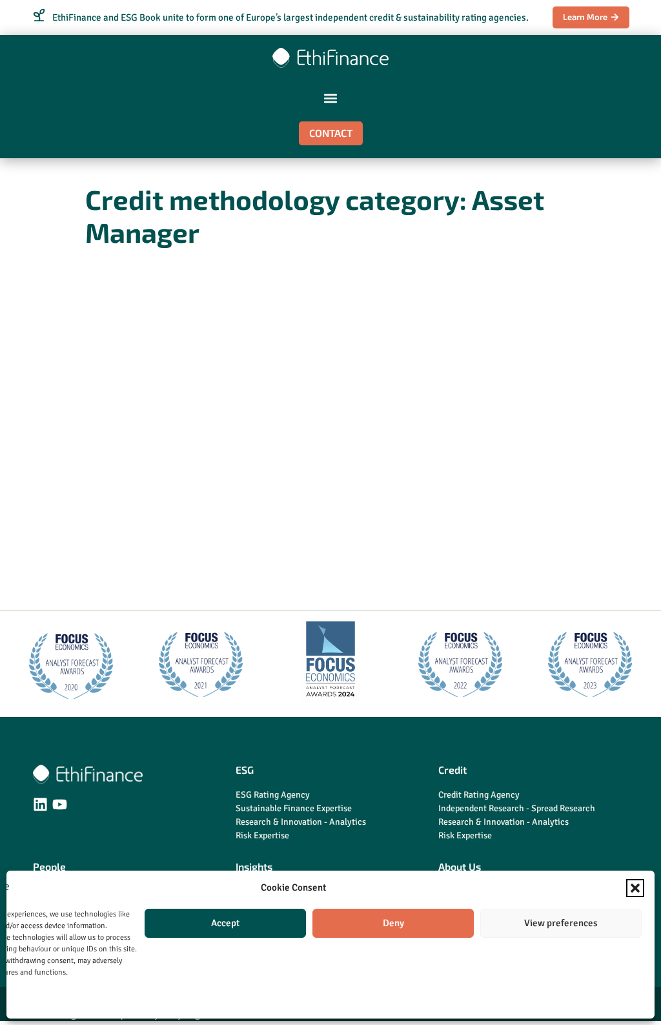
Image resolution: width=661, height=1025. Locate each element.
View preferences (561, 923)
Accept (225, 923)
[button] (635, 888)
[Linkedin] (40, 804)
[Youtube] (59, 804)
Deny (393, 923)
